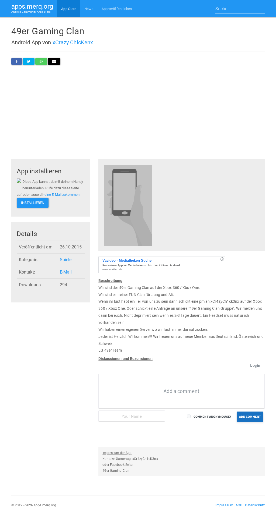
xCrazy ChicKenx (73, 42)
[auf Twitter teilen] (28, 61)
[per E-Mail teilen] (54, 61)
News (88, 9)
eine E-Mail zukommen (62, 195)
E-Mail (66, 272)
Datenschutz (255, 505)
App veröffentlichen (117, 9)
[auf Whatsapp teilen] (41, 61)
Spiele (66, 259)
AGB (239, 505)
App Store (68, 9)
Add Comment (250, 417)
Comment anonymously (212, 417)
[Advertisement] (138, 109)
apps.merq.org (32, 8)
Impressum (224, 505)
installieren (32, 203)
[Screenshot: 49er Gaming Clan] (128, 205)
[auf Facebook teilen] (16, 61)
